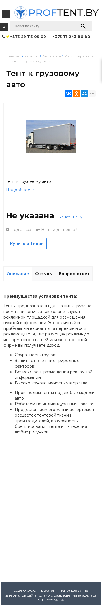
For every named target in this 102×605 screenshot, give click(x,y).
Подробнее (18, 189)
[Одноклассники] (76, 93)
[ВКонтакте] (68, 93)
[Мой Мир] (84, 93)
